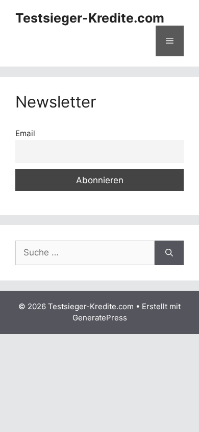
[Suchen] (169, 253)
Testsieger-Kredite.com (89, 18)
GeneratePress (99, 317)
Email (25, 133)
